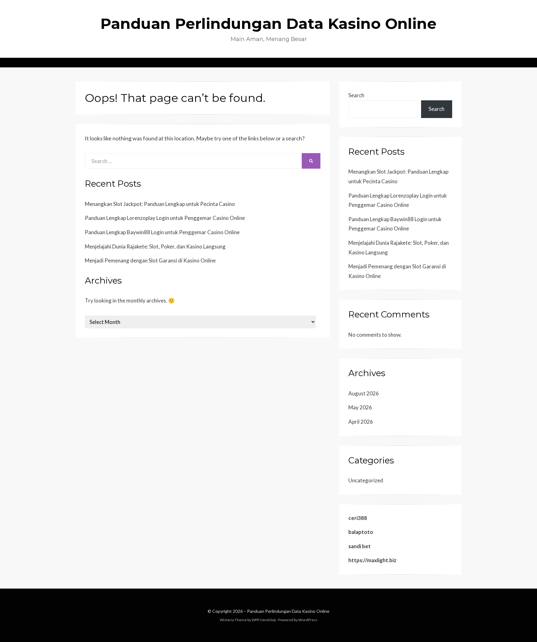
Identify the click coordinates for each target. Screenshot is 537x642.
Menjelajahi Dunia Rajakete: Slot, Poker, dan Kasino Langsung (155, 246)
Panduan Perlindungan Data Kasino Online (268, 24)
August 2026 (363, 393)
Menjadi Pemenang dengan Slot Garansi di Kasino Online (150, 260)
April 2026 (360, 421)
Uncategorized (365, 480)
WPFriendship (264, 619)
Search (356, 95)
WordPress (308, 619)
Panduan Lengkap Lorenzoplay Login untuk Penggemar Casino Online (165, 218)
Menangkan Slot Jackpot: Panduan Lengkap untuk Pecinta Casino (160, 204)
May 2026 (360, 407)
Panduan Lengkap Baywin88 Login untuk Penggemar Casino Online (162, 232)
